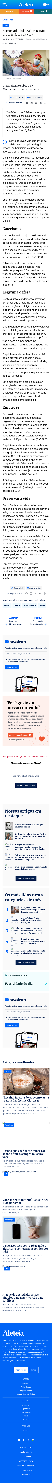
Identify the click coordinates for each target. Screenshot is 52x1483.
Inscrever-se (12, 667)
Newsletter (26, 1405)
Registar (9, 11)
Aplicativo (26, 1409)
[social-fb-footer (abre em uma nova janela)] (23, 1440)
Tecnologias (9, 1220)
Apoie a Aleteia (26, 1452)
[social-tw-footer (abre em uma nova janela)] (28, 1440)
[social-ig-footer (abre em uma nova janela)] (33, 1440)
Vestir (26, 1416)
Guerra (17, 605)
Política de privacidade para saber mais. (26, 660)
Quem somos (26, 1457)
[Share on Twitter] (36, 103)
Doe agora (25, 11)
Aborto (7, 605)
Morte (42, 605)
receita (7, 1071)
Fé (6, 1174)
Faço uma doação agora (18, 735)
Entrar (33, 1370)
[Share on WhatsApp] (45, 103)
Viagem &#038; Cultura (26, 1394)
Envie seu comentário (26, 785)
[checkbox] (6, 659)
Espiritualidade (26, 1390)
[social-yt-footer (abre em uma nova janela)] (19, 1440)
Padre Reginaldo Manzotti (36, 39)
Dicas (7, 1269)
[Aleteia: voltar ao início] (26, 4)
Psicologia (9, 1125)
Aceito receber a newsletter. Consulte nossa (26, 660)
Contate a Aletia (26, 1470)
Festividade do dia (19, 984)
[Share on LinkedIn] (32, 103)
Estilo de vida (8, 20)
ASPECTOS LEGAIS (26, 1461)
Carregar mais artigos (26, 878)
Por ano (26, 1430)
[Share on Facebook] (27, 103)
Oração (41, 11)
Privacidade (26, 1475)
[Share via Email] (41, 103)
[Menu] (9, 4)
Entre (37, 776)
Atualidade (26, 1383)
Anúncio (26, 1419)
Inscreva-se (26, 1412)
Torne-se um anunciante (26, 1466)
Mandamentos (30, 605)
